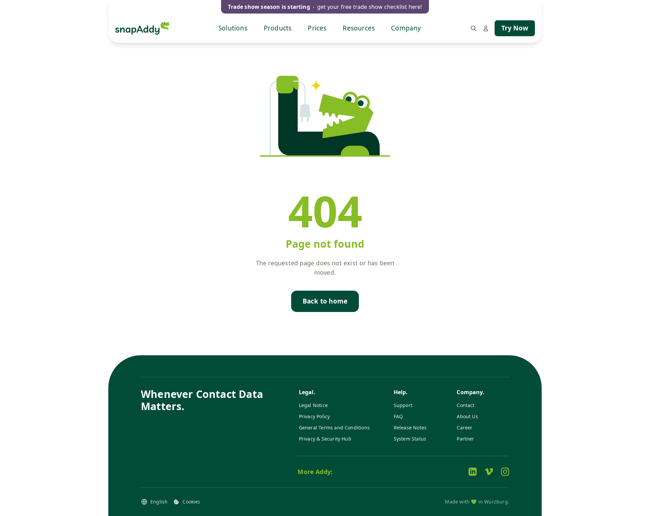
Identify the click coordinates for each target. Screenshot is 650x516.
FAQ (398, 416)
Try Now (514, 28)
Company (406, 28)
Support (403, 405)
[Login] (485, 28)
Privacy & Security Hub (325, 438)
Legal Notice (313, 405)
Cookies (191, 501)
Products (278, 28)
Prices (317, 28)
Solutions (232, 28)
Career (464, 427)
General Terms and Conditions (334, 427)
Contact (465, 405)
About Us (467, 416)
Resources (359, 28)
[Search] (473, 28)
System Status (410, 438)
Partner (465, 438)
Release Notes (410, 427)
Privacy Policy (314, 416)
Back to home (325, 301)
